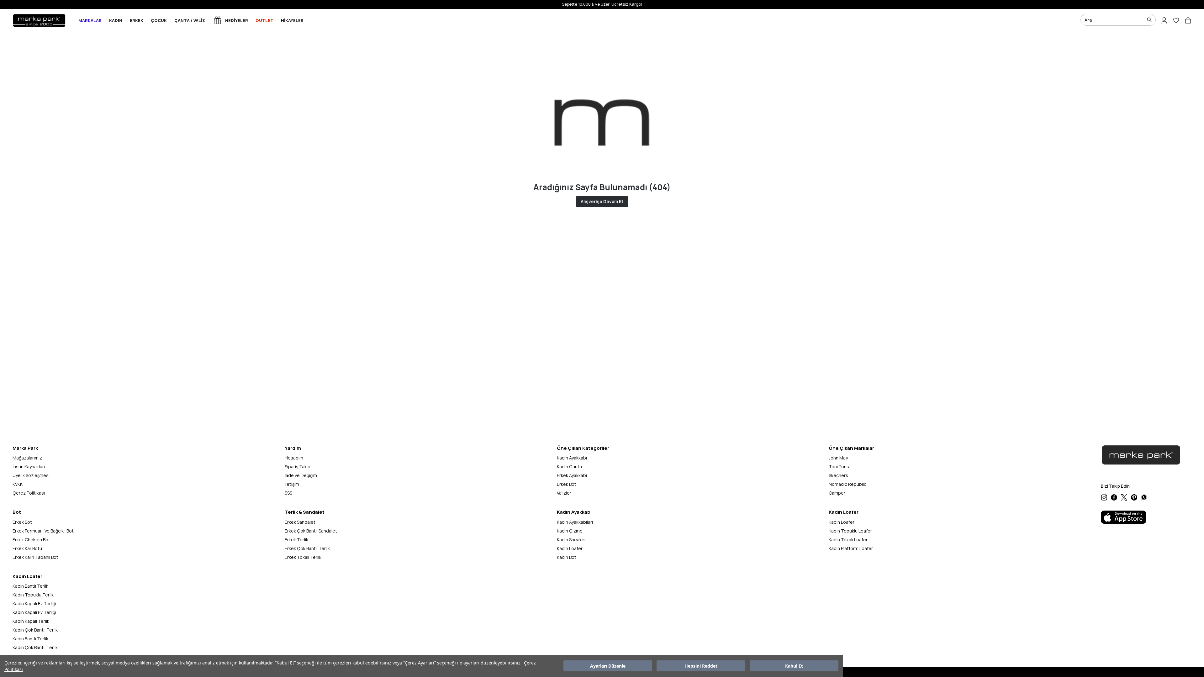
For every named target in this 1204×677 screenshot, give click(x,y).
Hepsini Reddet (700, 666)
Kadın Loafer (570, 548)
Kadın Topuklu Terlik (33, 595)
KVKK (18, 484)
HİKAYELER (292, 20)
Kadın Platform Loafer (851, 548)
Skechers (838, 475)
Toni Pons (839, 467)
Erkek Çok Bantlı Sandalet (311, 531)
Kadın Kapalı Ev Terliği (34, 603)
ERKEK (136, 20)
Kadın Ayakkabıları (575, 522)
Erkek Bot (566, 484)
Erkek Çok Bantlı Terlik (307, 548)
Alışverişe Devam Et (602, 201)
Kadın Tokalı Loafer (848, 540)
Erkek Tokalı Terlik (303, 557)
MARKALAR (90, 20)
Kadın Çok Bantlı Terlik (35, 630)
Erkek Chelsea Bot (31, 540)
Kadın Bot (566, 557)
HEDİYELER (236, 20)
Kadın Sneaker (571, 540)
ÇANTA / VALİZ (189, 20)
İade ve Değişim (301, 475)
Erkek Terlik (296, 540)
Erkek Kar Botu (27, 548)
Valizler (564, 493)
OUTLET (264, 20)
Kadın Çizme (570, 531)
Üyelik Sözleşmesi (31, 475)
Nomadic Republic (847, 484)
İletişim (292, 484)
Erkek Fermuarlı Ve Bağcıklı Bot (43, 531)
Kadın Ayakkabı (572, 458)
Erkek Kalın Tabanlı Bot (35, 557)
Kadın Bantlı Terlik (30, 586)
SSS (288, 493)
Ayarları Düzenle (608, 666)
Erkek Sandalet (300, 522)
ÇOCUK (159, 20)
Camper (837, 493)
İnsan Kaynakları (29, 467)
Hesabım (294, 458)
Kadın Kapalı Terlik (31, 621)
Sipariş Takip (297, 467)
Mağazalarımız (27, 458)
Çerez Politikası (29, 493)
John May (838, 458)
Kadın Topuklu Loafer (850, 531)
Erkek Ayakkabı (572, 475)
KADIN (115, 20)
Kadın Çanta (569, 467)
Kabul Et (794, 666)
